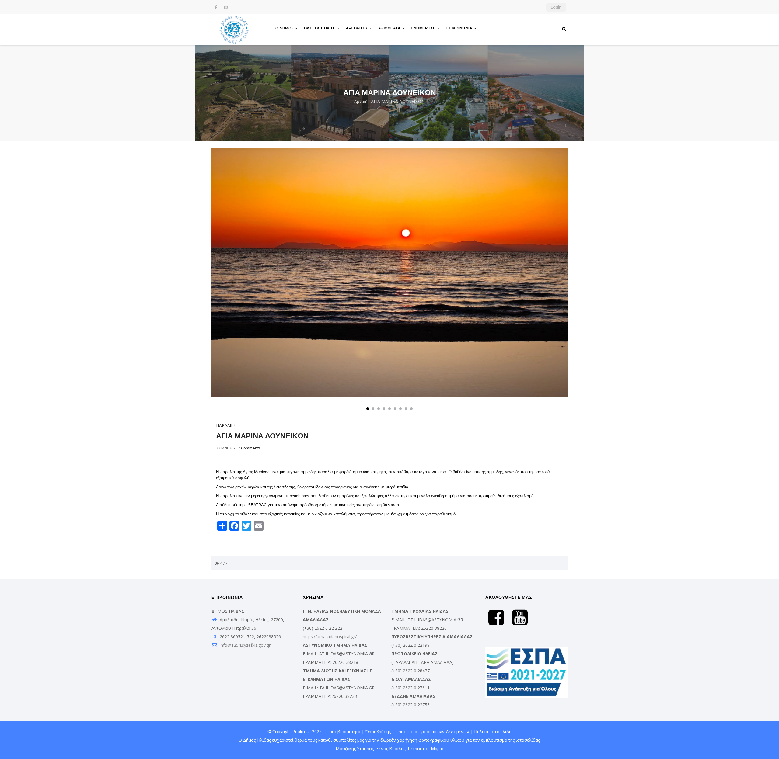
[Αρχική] (234, 29)
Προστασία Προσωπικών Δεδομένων (432, 731)
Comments (251, 448)
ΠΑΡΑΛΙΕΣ (226, 425)
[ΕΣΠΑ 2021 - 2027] (526, 651)
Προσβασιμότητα (343, 731)
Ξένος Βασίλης (390, 748)
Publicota (301, 731)
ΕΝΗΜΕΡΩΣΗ (424, 28)
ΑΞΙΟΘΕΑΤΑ (390, 28)
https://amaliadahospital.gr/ (330, 636)
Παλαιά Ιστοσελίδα (493, 731)
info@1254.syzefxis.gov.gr (244, 645)
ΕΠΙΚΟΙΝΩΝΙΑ (459, 28)
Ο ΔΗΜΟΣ (285, 28)
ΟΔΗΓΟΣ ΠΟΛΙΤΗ (320, 28)
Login (556, 7)
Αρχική (361, 101)
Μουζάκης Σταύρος (355, 748)
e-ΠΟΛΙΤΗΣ (357, 28)
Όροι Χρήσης (378, 731)
